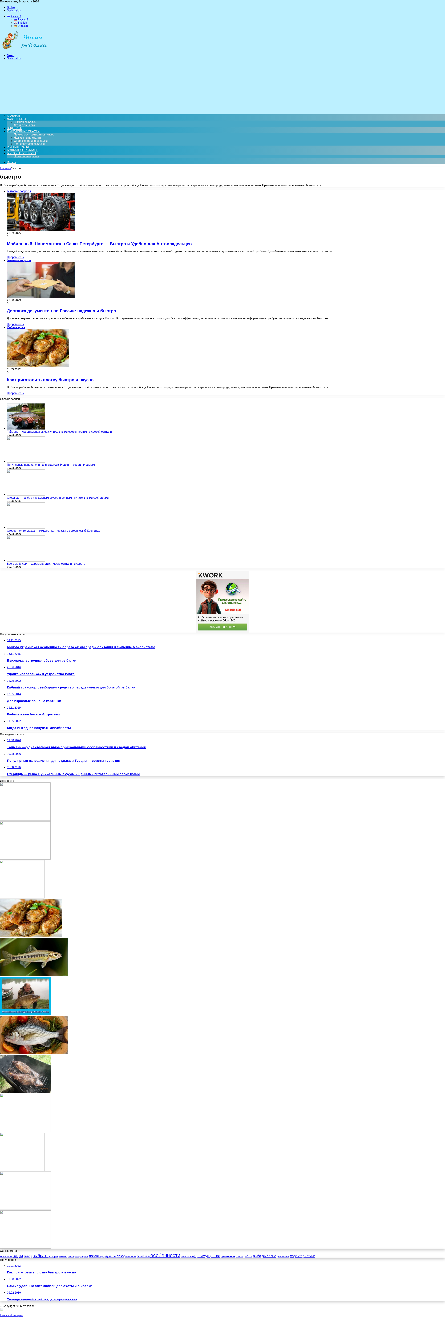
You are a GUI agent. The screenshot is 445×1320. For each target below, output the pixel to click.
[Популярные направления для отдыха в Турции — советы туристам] (26, 461)
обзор (121, 1256)
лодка (101, 1256)
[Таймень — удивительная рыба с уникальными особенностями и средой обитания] (26, 428)
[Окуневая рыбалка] (22, 1169)
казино (63, 1256)
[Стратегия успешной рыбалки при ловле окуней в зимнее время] (25, 1130)
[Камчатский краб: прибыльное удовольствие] (25, 1208)
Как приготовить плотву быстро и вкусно (50, 379)
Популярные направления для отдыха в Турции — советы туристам (51, 464)
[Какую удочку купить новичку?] (25, 819)
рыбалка (269, 1256)
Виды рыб (14, 128)
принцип (239, 1256)
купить (85, 1256)
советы (285, 1256)
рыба (257, 1256)
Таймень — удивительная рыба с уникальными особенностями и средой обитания (60, 431)
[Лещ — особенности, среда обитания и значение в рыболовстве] (34, 1053)
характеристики (302, 1256)
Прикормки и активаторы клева (34, 134)
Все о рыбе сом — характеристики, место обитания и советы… (47, 563)
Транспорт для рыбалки (29, 143)
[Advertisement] (222, 87)
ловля (94, 1256)
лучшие (110, 1256)
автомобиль (6, 1256)
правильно (187, 1256)
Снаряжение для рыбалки (31, 140)
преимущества (207, 1256)
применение (228, 1256)
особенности (165, 1255)
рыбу (279, 1256)
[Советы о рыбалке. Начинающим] (25, 1247)
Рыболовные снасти (23, 131)
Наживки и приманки (27, 137)
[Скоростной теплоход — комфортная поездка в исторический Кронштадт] (26, 527)
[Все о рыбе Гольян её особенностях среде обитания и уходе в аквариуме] (34, 975)
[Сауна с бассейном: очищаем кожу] (25, 858)
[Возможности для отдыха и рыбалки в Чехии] (25, 1014)
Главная (5, 168)
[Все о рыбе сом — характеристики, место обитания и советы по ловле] (26, 560)
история (53, 1256)
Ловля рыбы (16, 118)
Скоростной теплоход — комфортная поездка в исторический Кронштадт (54, 530)
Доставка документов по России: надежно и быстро (61, 310)
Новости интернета (26, 156)
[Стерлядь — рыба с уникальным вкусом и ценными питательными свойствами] (26, 494)
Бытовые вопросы (21, 153)
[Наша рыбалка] (24, 49)
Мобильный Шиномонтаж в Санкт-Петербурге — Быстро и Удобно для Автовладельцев (99, 243)
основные (143, 1256)
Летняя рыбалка (24, 125)
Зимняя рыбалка (25, 122)
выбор (28, 1256)
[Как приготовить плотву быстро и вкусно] (31, 936)
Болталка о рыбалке (22, 150)
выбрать (40, 1256)
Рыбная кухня (18, 147)
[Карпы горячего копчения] (25, 1092)
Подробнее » (15, 257)
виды (18, 1255)
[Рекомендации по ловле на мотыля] (22, 897)
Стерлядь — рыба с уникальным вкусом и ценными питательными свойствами (58, 497)
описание (131, 1256)
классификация (75, 1256)
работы (248, 1256)
